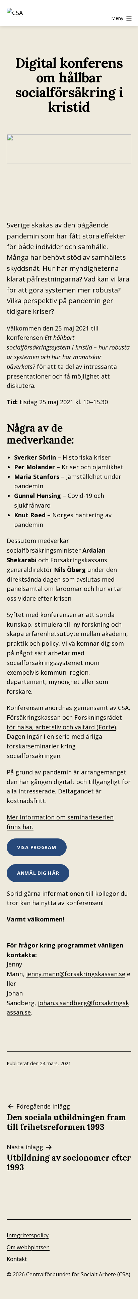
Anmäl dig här (38, 873)
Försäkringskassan (34, 717)
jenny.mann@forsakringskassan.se (75, 974)
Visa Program (36, 847)
